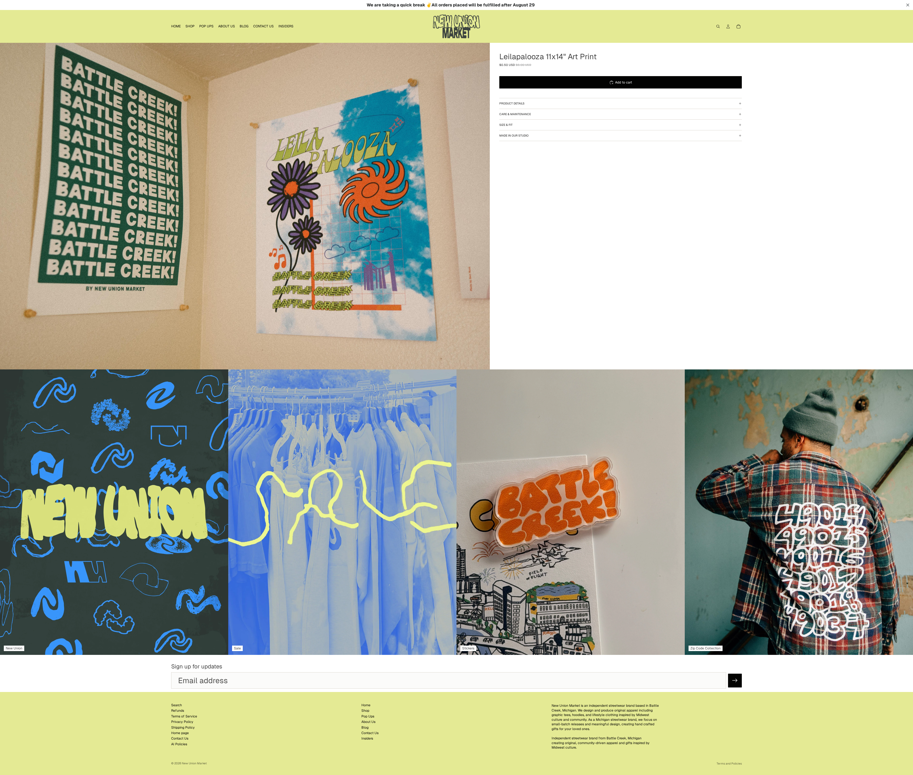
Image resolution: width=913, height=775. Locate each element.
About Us (368, 722)
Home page (180, 733)
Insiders (367, 738)
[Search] (718, 26)
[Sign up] (735, 680)
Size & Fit (506, 125)
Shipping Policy (183, 727)
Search (176, 705)
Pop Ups (367, 716)
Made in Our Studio (514, 135)
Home (365, 705)
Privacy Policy (182, 722)
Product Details (511, 103)
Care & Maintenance (515, 114)
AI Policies (179, 744)
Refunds (177, 711)
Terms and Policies (729, 763)
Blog (365, 727)
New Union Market (194, 763)
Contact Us (179, 738)
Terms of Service (184, 716)
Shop (365, 711)
